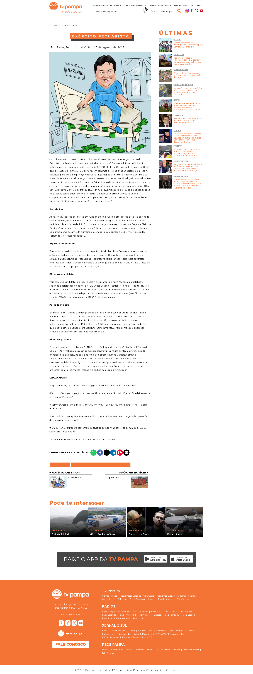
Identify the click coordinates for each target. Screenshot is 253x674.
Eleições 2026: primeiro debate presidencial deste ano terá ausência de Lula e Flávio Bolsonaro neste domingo (188, 168)
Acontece (180, 631)
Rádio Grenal (123, 611)
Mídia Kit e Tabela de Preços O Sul (138, 637)
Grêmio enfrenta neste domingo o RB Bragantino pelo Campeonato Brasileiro (188, 45)
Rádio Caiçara (169, 611)
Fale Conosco (197, 5)
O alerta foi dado (61, 534)
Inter (114, 634)
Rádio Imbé (138, 618)
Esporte (191, 631)
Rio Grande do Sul (118, 631)
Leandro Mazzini (74, 25)
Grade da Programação (143, 596)
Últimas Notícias (100, 5)
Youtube (202, 11)
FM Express (155, 615)
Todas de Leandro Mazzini (100, 464)
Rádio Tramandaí (171, 615)
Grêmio (105, 634)
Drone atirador (175, 534)
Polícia (151, 631)
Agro (170, 631)
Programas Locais (165, 596)
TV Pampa (65, 7)
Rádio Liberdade (185, 611)
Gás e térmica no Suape (103, 534)
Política (141, 631)
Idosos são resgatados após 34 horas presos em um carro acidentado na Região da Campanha (188, 91)
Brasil (104, 631)
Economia (161, 631)
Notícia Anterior (66, 472)
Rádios (128, 650)
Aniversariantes (177, 634)
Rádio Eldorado (109, 615)
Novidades (165, 650)
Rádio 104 (155, 611)
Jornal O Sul (152, 650)
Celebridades (125, 634)
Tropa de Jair (112, 477)
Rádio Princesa (125, 615)
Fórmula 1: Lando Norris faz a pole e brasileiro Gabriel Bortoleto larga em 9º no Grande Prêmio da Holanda (187, 152)
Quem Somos (129, 5)
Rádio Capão (187, 615)
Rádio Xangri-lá (123, 618)
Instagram (187, 11)
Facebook (192, 11)
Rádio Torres (107, 618)
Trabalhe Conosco (180, 5)
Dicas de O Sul (148, 634)
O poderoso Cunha (139, 534)
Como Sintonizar (155, 5)
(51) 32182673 (75, 614)
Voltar (61, 464)
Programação (126, 596)
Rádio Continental (140, 611)
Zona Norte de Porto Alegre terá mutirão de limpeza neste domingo (187, 75)
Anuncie (167, 5)
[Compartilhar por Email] (126, 452)
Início (104, 650)
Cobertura (141, 5)
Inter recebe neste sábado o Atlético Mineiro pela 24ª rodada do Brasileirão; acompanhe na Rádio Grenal (187, 107)
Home (53, 25)
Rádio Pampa (108, 611)
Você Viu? (162, 634)
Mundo (132, 631)
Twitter (197, 11)
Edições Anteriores (110, 637)
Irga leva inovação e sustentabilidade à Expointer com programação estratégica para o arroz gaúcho (187, 61)
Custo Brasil (74, 477)
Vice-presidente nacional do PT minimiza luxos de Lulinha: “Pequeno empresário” (188, 121)
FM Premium (141, 615)
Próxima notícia (132, 472)
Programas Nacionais (186, 596)
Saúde (136, 634)
